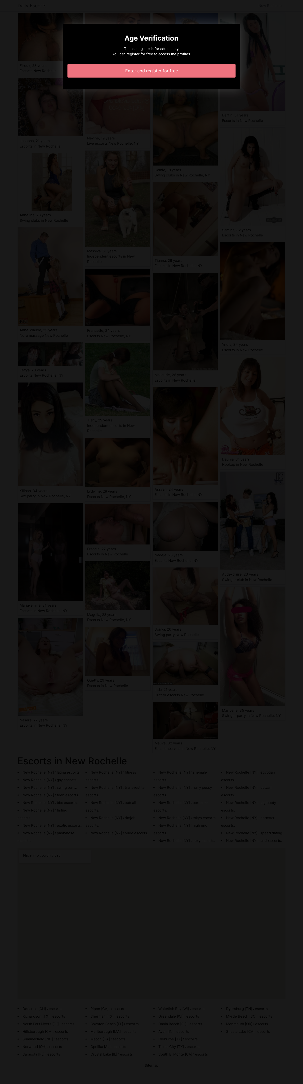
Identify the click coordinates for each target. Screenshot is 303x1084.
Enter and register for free (151, 70)
